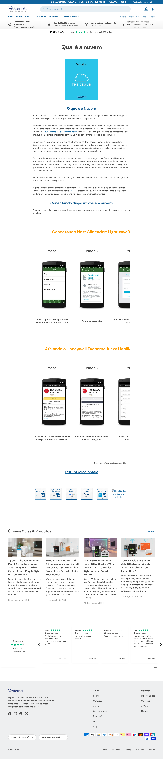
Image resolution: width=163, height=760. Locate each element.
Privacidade (115, 750)
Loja (27, 16)
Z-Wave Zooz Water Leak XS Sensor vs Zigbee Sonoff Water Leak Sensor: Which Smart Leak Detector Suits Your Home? (62, 567)
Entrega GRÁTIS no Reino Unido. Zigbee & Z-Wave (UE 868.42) (78, 2)
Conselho (134, 16)
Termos (104, 750)
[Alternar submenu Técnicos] (60, 16)
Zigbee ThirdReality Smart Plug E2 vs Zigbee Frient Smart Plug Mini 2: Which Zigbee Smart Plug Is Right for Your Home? (24, 567)
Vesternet (17, 750)
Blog (144, 16)
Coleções (145, 701)
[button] (153, 9)
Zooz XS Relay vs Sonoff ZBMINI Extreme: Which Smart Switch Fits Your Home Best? (135, 566)
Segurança (128, 750)
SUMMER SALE (15, 16)
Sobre (123, 16)
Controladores (100, 711)
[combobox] (85, 9)
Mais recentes (71, 16)
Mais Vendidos (148, 695)
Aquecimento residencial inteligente (60, 131)
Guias (96, 721)
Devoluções (98, 716)
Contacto (97, 701)
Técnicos (53, 16)
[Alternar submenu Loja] (31, 16)
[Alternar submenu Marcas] (44, 16)
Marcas (39, 16)
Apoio (152, 16)
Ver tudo (151, 531)
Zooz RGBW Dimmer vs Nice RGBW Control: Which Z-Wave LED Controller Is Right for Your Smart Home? (100, 567)
